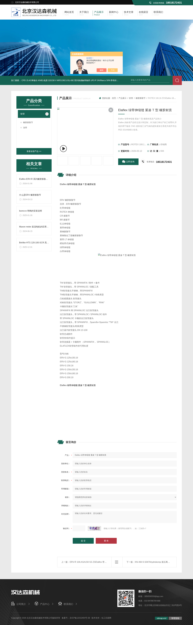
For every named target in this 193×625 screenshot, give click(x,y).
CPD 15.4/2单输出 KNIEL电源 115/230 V (39, 80)
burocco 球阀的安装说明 (30, 211)
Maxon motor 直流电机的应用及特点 (36, 227)
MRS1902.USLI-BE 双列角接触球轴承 (73, 80)
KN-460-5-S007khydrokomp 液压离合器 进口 (156, 562)
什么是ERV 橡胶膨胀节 (30, 195)
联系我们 (68, 604)
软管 (22, 114)
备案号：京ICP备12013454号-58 (76, 618)
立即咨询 (130, 162)
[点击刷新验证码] (94, 528)
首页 (114, 98)
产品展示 (122, 98)
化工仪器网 (106, 618)
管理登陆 (175, 618)
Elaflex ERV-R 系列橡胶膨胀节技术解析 (37, 179)
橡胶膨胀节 (28, 122)
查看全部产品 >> (34, 151)
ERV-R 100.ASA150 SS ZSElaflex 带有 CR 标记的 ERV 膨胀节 (99, 562)
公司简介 (21, 604)
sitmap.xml (161, 618)
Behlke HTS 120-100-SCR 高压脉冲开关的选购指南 (43, 242)
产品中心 (44, 604)
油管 (25, 127)
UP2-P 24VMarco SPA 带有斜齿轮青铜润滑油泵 (111, 80)
